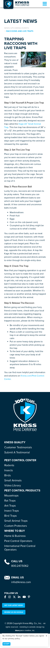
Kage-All (23, 124)
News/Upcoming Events (16, 28)
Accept (6, 644)
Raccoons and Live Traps (19, 31)
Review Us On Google (13, 612)
